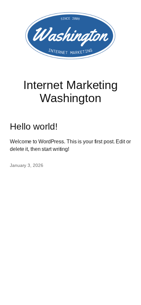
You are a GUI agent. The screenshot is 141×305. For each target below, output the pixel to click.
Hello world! (34, 126)
